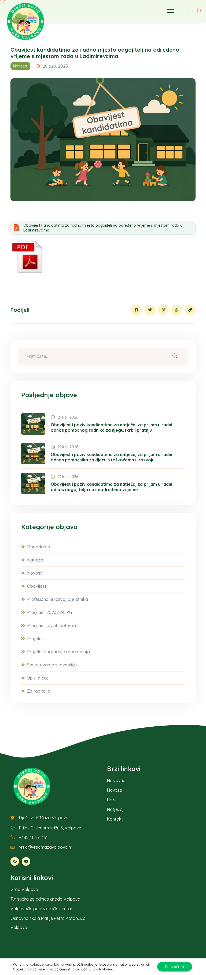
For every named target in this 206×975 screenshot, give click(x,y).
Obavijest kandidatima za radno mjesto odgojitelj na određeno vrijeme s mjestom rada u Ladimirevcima (102, 228)
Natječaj (20, 66)
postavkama (103, 969)
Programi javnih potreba (51, 625)
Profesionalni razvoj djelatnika (57, 599)
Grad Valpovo (24, 889)
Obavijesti (37, 586)
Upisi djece (38, 678)
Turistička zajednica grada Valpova (45, 899)
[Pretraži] (174, 356)
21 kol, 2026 (68, 417)
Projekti (35, 638)
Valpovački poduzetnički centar (41, 908)
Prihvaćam (174, 966)
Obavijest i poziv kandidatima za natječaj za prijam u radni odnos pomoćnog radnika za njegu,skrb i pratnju (111, 427)
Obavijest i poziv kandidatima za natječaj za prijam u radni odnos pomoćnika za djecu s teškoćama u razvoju (111, 457)
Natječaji (115, 809)
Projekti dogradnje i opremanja (58, 651)
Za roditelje (38, 691)
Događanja (38, 546)
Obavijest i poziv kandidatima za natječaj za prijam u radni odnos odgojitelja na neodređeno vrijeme (111, 486)
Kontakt (115, 819)
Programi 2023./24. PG (49, 612)
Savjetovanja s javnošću (52, 664)
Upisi (111, 799)
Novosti (35, 573)
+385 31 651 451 (33, 837)
